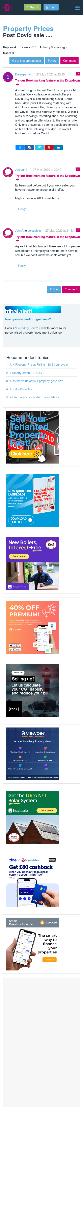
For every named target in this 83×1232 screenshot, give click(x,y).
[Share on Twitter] (39, 147)
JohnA (19, 230)
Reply (22, 209)
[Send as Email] (20, 147)
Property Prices (28, 28)
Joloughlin (22, 169)
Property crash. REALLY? (27, 373)
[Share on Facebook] (29, 147)
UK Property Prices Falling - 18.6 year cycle (39, 364)
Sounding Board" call (30, 328)
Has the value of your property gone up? (36, 381)
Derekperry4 (23, 74)
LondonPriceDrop (21, 389)
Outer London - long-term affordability (34, 397)
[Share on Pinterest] (49, 147)
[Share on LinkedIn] (58, 147)
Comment (69, 61)
